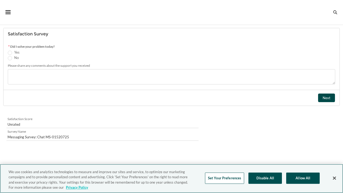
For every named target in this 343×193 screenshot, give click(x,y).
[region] (171, 178)
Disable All (265, 178)
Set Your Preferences (224, 178)
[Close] (334, 178)
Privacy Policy (77, 187)
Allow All (303, 178)
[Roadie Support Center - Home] (171, 12)
